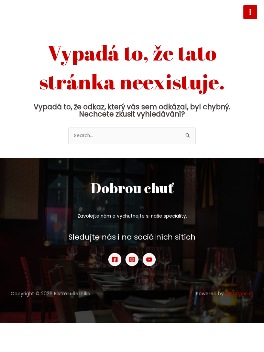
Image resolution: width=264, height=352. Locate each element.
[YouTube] (149, 259)
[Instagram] (132, 259)
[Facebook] (114, 259)
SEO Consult (239, 293)
